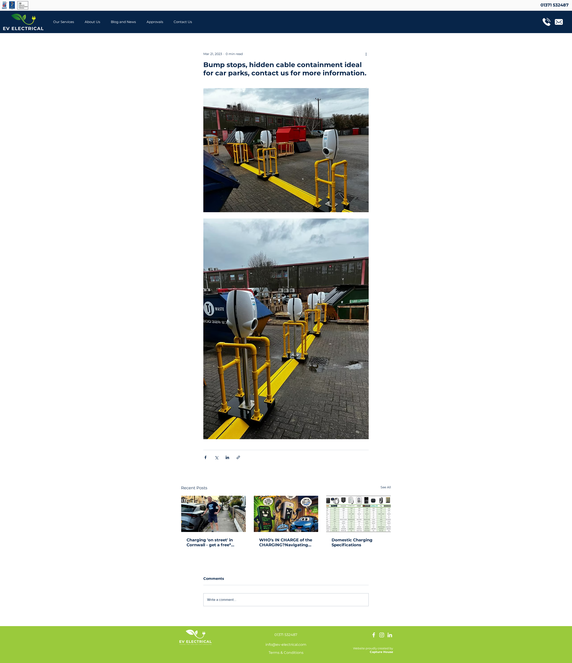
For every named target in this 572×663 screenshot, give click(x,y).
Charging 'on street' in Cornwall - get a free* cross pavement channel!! (213, 542)
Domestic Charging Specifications (352, 542)
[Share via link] (238, 457)
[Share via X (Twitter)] (216, 457)
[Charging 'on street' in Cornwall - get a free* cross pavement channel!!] (213, 514)
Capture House (381, 652)
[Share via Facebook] (205, 457)
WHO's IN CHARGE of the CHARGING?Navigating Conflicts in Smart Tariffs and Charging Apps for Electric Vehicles (285, 542)
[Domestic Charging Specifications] (358, 514)
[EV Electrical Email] (559, 22)
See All (386, 487)
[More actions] (366, 54)
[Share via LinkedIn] (227, 457)
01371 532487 (285, 635)
